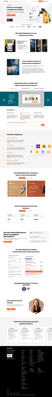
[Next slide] (49, 189)
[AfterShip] (5, 1)
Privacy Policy (36, 274)
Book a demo (40, 1)
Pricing (25, 1)
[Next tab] (48, 100)
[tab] (13, 88)
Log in (34, 1)
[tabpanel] (26, 105)
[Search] (32, 1)
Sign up (37, 1)
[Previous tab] (4, 100)
